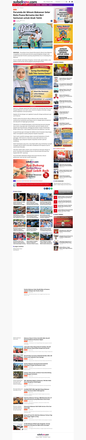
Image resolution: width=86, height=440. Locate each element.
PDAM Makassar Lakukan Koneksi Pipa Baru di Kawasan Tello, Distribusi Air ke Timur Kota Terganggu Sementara (19, 216)
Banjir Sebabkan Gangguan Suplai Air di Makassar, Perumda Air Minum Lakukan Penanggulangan (33, 242)
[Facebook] (45, 189)
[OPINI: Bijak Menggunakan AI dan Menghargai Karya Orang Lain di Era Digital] (56, 242)
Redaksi (40, 437)
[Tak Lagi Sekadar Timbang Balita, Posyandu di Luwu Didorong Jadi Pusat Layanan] (56, 84)
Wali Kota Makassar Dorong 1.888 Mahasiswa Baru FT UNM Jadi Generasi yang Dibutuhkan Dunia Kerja (38, 398)
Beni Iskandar (19, 180)
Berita (15, 212)
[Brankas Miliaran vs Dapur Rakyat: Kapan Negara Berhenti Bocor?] (56, 248)
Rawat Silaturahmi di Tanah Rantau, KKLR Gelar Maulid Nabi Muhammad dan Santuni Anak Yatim (65, 107)
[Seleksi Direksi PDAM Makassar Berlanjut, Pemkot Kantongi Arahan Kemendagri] (33, 197)
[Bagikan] (52, 21)
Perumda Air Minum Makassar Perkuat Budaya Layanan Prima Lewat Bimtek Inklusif (33, 216)
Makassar (15, 9)
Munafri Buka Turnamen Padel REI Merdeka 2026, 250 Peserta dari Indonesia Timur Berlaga (38, 356)
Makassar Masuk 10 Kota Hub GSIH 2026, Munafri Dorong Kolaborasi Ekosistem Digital (37, 338)
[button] (66, 2)
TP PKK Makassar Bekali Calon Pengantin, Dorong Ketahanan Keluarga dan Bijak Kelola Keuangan (37, 424)
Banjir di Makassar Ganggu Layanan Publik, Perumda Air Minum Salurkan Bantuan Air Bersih (46, 242)
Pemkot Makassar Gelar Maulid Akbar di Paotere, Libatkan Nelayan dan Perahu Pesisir (37, 290)
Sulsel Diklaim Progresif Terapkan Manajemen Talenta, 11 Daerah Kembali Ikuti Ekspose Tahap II (66, 124)
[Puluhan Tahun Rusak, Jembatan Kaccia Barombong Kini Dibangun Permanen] (18, 374)
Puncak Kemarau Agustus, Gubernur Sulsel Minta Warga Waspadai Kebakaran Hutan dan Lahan (65, 176)
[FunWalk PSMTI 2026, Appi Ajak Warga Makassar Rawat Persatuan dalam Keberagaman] (18, 391)
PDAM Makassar (27, 180)
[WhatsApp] (52, 189)
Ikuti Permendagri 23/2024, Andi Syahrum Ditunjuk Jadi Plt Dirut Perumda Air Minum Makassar (46, 203)
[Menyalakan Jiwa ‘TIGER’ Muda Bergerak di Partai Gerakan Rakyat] (56, 231)
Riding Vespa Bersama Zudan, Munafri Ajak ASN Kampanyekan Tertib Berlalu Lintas (65, 101)
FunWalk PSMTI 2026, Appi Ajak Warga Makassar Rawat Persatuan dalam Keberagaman (36, 389)
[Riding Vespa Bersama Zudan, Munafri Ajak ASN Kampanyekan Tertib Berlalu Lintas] (56, 101)
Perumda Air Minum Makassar (37, 180)
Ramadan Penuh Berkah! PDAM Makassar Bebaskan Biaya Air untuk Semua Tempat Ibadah (32, 229)
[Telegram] (49, 189)
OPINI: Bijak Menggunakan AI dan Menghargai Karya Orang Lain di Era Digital (65, 242)
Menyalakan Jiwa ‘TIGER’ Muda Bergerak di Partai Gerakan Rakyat (65, 231)
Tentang (37, 437)
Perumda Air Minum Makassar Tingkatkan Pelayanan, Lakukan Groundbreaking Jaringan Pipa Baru (19, 229)
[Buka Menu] (72, 1)
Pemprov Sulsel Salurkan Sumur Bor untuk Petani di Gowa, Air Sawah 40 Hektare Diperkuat (65, 171)
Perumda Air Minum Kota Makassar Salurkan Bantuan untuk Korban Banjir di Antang (19, 242)
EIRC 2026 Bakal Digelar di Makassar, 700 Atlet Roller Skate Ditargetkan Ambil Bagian (37, 381)
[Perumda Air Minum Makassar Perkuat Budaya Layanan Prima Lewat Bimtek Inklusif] (33, 210)
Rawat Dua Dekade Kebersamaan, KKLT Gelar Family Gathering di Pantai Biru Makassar (66, 118)
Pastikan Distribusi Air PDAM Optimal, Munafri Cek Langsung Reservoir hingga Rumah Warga (19, 203)
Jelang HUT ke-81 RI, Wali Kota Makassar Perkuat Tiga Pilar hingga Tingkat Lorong (38, 415)
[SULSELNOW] (25, 1)
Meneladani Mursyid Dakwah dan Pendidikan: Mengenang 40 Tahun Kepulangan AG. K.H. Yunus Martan (66, 236)
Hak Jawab (45, 437)
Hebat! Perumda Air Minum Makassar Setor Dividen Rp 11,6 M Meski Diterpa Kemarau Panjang (46, 229)
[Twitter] (47, 189)
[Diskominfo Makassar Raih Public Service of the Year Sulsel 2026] (18, 409)
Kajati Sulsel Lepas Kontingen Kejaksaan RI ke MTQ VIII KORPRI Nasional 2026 (66, 165)
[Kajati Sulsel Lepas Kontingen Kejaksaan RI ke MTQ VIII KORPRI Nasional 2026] (56, 165)
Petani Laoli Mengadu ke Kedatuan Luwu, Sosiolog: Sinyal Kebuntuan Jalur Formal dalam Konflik (65, 95)
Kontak (49, 437)
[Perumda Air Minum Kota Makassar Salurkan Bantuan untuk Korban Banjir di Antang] (19, 236)
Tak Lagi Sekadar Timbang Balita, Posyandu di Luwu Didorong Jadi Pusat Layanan (66, 84)
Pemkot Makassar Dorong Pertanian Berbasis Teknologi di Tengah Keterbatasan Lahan (36, 364)
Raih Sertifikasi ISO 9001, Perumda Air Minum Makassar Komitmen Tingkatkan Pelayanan (46, 216)
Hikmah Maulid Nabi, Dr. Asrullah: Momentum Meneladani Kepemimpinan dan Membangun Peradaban (65, 112)
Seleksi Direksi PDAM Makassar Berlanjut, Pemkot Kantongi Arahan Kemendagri (33, 203)
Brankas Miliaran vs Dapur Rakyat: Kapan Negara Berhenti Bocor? (65, 248)
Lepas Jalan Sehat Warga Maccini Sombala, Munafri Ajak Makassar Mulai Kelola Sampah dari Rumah (37, 347)
